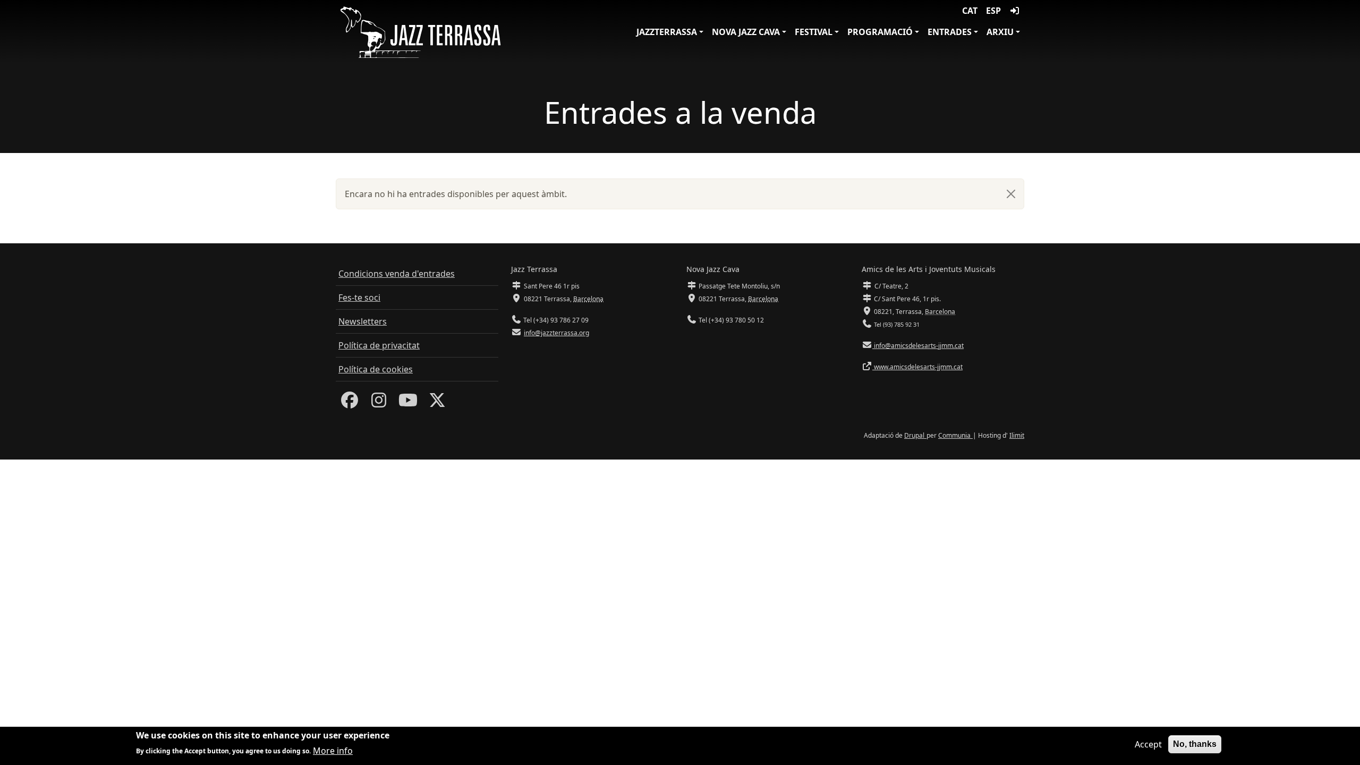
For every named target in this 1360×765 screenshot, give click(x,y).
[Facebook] (349, 403)
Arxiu (1000, 32)
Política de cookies (375, 369)
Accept (1148, 744)
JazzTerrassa (666, 32)
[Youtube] (408, 403)
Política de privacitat (379, 345)
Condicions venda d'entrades (396, 273)
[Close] (1011, 194)
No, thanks (1195, 744)
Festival (813, 32)
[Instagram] (378, 403)
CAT (970, 10)
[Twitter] (437, 403)
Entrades (950, 32)
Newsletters (362, 321)
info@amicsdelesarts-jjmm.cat (918, 345)
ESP (993, 10)
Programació (880, 32)
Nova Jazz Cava (746, 32)
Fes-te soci (359, 297)
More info (333, 750)
